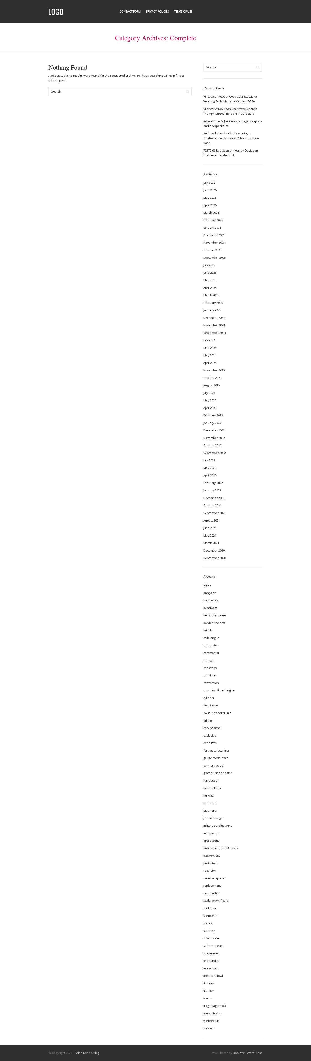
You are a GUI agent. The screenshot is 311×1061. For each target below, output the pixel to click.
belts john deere (214, 615)
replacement (212, 886)
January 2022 (212, 490)
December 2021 (214, 498)
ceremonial (211, 653)
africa (207, 585)
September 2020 (214, 558)
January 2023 (212, 423)
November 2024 (214, 325)
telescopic (210, 968)
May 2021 (209, 535)
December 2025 (214, 235)
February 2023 (213, 415)
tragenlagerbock (214, 1006)
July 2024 (209, 340)
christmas (210, 668)
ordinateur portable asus (220, 848)
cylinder (208, 698)
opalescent (211, 840)
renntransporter (214, 878)
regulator (209, 871)
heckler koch (212, 788)
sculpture (209, 908)
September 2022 (214, 453)
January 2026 (212, 227)
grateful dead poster (217, 773)
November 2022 (214, 438)
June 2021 (210, 528)
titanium (208, 991)
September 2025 (214, 258)
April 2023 (210, 408)
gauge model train (215, 758)
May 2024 (209, 355)
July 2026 (209, 182)
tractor (207, 998)
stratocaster (211, 938)
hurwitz (208, 795)
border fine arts (214, 623)
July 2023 (209, 393)
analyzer (209, 593)
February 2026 (213, 220)
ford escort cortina (216, 750)
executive (210, 743)
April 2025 (210, 288)
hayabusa (210, 780)
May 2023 (209, 400)
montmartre (211, 833)
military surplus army (217, 825)
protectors (210, 863)
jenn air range (213, 818)
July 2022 (209, 460)
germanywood (213, 765)
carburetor (210, 645)
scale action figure (216, 901)
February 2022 (213, 483)
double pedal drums (217, 713)
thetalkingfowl (213, 976)
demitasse (210, 705)
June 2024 (210, 348)
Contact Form (130, 11)
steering (209, 931)
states (207, 923)
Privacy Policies (157, 11)
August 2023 (211, 385)
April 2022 (210, 475)
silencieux (210, 916)
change (208, 660)
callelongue (211, 638)
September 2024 (214, 333)
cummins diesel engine (219, 690)
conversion (211, 683)
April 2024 (210, 363)
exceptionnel (212, 728)
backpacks (210, 600)
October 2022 (212, 445)
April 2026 (210, 205)
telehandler (211, 961)
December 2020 (214, 550)
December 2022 (214, 430)
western (209, 1028)
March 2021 (211, 543)
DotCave (239, 1053)
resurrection (211, 893)
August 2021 (211, 520)
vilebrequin (211, 1021)
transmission (212, 1013)
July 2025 (209, 265)
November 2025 (214, 243)
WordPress (255, 1053)
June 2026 (210, 190)
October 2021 (212, 505)
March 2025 (211, 295)
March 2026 (211, 212)
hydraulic (209, 803)
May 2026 (209, 197)
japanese (210, 810)
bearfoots (210, 608)
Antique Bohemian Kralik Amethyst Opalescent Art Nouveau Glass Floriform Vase (231, 138)
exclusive (209, 735)
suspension (211, 953)
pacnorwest (211, 855)
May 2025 (209, 280)
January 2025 (212, 310)
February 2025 (213, 303)
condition (209, 675)
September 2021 (214, 513)
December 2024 (214, 318)
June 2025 (210, 273)
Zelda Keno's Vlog (86, 1053)
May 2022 (209, 468)
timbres (208, 983)
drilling (207, 720)
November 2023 (214, 370)
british (207, 630)
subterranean (213, 946)
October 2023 (212, 378)
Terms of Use (183, 11)
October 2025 (212, 250)
